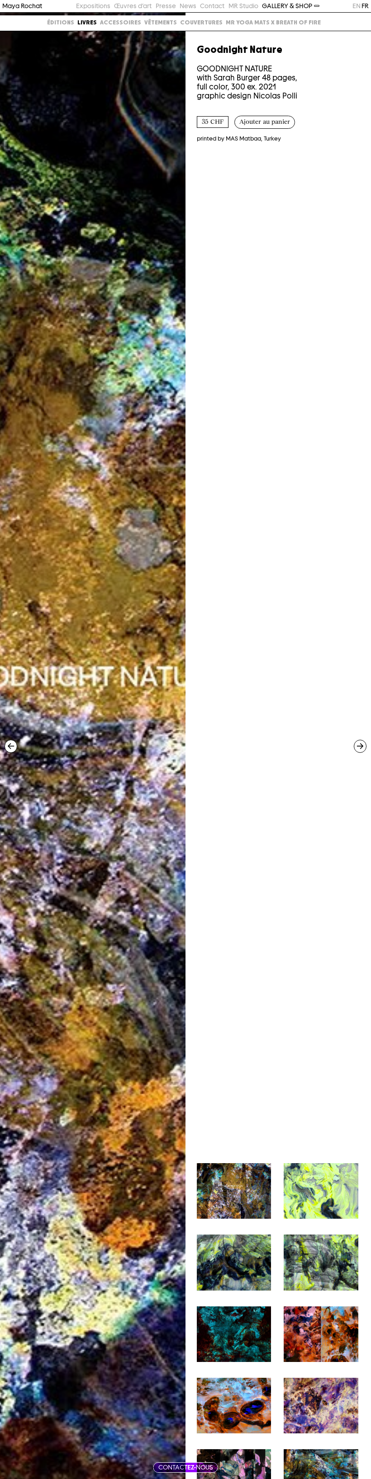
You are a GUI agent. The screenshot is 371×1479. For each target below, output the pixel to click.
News (188, 5)
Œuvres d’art (133, 5)
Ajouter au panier (264, 122)
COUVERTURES (201, 22)
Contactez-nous (185, 1467)
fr (365, 5)
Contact (212, 5)
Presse (166, 5)
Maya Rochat (22, 5)
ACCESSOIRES (120, 22)
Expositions (93, 5)
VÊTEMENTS (160, 22)
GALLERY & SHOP (287, 5)
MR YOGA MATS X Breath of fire (273, 22)
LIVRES (87, 22)
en (356, 5)
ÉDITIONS (60, 22)
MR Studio (243, 5)
